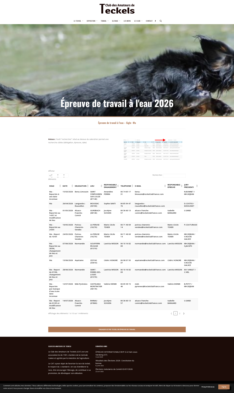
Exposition (91, 21)
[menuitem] (78, 21)
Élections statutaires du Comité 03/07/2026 (114, 369)
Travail (104, 21)
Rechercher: (157, 175)
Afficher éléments (52, 175)
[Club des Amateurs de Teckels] (117, 8)
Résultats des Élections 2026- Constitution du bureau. (115, 362)
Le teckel (77, 21)
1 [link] (175, 313)
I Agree (224, 387)
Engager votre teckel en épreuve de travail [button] (117, 329)
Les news (127, 21)
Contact (149, 21)
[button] (156, 21)
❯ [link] (184, 313)
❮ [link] (171, 313)
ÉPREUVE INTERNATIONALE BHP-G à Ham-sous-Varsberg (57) (117, 353)
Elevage (115, 21)
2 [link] (179, 313)
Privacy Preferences (208, 387)
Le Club (137, 21)
